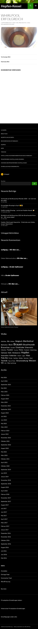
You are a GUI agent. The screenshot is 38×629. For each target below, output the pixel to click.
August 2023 (5, 413)
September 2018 (6, 484)
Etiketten (3, 350)
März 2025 (4, 391)
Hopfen (3, 144)
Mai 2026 (4, 377)
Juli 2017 (4, 508)
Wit (2, 363)
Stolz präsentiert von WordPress (22, 626)
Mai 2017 (4, 515)
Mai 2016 (4, 558)
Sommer (26, 358)
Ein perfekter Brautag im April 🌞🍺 (12, 205)
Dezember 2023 (6, 406)
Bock (11, 344)
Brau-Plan (4, 133)
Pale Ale (4, 358)
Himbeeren (16, 353)
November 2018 (6, 480)
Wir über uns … (15, 250)
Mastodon (3, 589)
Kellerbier (13, 356)
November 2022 (6, 437)
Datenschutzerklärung (6, 626)
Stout (31, 358)
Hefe (2, 148)
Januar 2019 (4, 476)
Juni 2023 (4, 420)
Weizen (32, 360)
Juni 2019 (4, 473)
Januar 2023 (4, 434)
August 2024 (5, 399)
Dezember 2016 (6, 533)
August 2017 (5, 505)
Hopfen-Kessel (11, 6)
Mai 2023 (4, 423)
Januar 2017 (4, 530)
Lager (23, 355)
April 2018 (4, 491)
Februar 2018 (5, 494)
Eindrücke (20, 347)
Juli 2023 (4, 416)
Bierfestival (28, 341)
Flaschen (16, 350)
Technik (4, 360)
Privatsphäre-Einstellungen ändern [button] (12, 159)
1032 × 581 (15, 22)
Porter (11, 358)
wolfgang (4, 250)
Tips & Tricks (11, 361)
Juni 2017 (4, 512)
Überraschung (11, 363)
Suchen (3, 181)
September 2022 (6, 445)
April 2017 (4, 519)
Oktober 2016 (5, 540)
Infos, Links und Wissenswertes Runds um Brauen (16, 155)
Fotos (21, 350)
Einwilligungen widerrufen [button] (10, 166)
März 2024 (4, 402)
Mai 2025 (4, 388)
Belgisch (18, 341)
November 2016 (6, 537)
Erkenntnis (29, 347)
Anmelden (4, 571)
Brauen (17, 344)
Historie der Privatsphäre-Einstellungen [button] (14, 163)
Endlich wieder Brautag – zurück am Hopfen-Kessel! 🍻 (17, 210)
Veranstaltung (22, 360)
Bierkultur (4, 345)
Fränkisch (26, 350)
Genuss (4, 353)
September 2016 (6, 544)
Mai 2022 (4, 452)
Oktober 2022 (5, 441)
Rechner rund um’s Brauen (9, 141)
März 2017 (4, 522)
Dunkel (13, 347)
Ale (8, 341)
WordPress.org (5, 581)
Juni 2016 (4, 554)
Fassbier (10, 350)
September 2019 (6, 469)
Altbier (12, 341)
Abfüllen (3, 341)
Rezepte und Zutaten (7, 137)
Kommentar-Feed (6, 578)
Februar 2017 (5, 526)
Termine (3, 152)
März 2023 (4, 427)
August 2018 (5, 487)
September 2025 (6, 384)
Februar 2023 (5, 430)
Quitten (15, 358)
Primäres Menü (35, 5)
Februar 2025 (5, 395)
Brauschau (5, 347)
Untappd (3, 130)
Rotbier (21, 358)
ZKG (5, 363)
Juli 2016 (4, 551)
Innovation (5, 356)
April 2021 (4, 462)
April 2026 (4, 381)
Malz (28, 355)
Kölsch (19, 355)
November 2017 (6, 498)
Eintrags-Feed (5, 574)
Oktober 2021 (5, 459)
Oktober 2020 (5, 466)
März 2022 (4, 455)
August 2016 (5, 547)
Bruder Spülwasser (16, 267)
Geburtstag (33, 350)
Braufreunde (29, 344)
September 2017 (6, 501)
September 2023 (6, 409)
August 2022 (5, 448)
